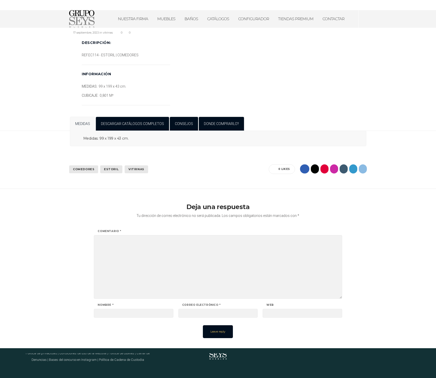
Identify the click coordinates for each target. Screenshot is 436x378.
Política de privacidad (41, 353)
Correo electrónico (201, 305)
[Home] (218, 353)
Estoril (111, 169)
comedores (83, 169)
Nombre (106, 305)
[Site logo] (82, 19)
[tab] (82, 124)
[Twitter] (429, 5)
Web (270, 305)
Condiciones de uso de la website (82, 353)
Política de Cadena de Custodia (121, 360)
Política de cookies (121, 353)
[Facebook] (409, 5)
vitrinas (136, 169)
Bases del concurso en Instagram (73, 360)
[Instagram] (416, 5)
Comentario (109, 231)
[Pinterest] (423, 5)
